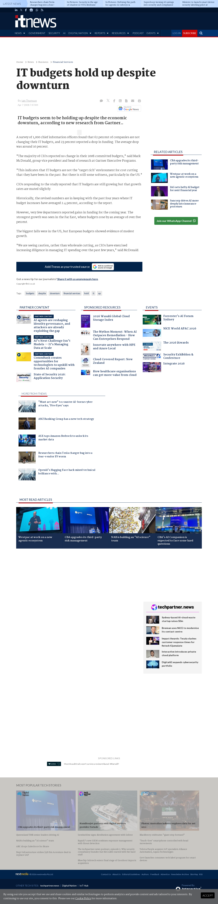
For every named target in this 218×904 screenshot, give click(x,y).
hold (86, 293)
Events (152, 307)
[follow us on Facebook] (26, 10)
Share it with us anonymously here (77, 279)
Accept (208, 895)
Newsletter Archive (180, 874)
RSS (201, 874)
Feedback (154, 874)
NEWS (18, 33)
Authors (145, 874)
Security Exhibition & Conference (178, 356)
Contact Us (106, 874)
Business (43, 62)
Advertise (165, 874)
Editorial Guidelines (131, 874)
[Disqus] (77, 596)
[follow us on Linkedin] (16, 10)
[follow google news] (31, 10)
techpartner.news (49, 885)
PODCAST (138, 33)
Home (19, 62)
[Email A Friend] (133, 101)
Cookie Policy (83, 899)
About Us (116, 874)
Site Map (194, 874)
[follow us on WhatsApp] (37, 10)
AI (64, 33)
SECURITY (54, 33)
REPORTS (100, 33)
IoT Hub (84, 885)
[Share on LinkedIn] (120, 101)
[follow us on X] (21, 10)
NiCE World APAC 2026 (179, 329)
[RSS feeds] (42, 10)
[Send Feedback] (127, 101)
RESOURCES (118, 33)
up (99, 293)
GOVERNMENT (37, 33)
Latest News (12, 3)
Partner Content (34, 307)
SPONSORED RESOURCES (102, 307)
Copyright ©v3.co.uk (25, 283)
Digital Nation (69, 885)
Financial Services (63, 62)
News (31, 62)
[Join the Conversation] (101, 101)
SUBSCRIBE (189, 33)
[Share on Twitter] (108, 101)
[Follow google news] (128, 108)
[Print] (138, 101)
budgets (30, 293)
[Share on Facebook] (114, 101)
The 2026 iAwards (176, 343)
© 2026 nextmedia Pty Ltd (41, 874)
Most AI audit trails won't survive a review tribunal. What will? (91, 764)
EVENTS (151, 33)
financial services (72, 293)
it (93, 293)
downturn (55, 293)
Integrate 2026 (174, 364)
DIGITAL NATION (78, 33)
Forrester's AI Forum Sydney (178, 318)
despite (42, 293)
